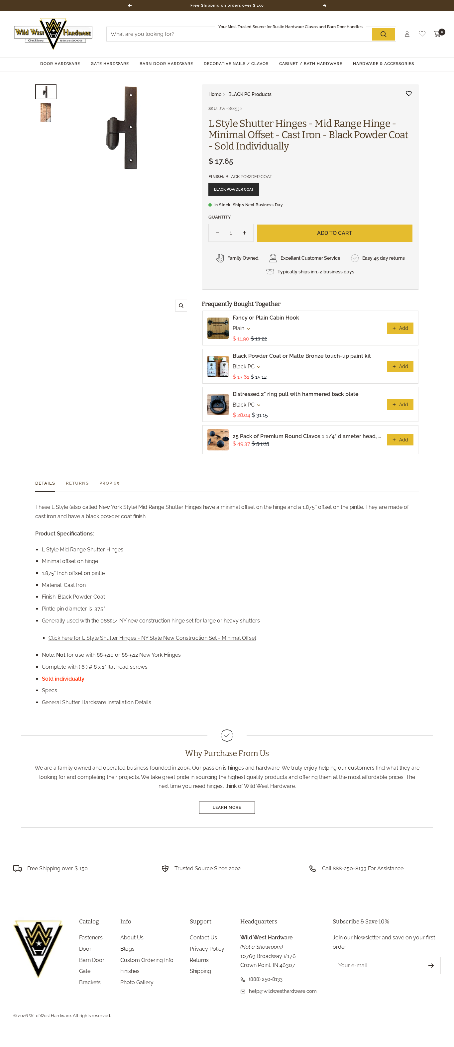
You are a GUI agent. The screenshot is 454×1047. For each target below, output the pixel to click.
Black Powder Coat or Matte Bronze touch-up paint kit (302, 356)
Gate (84, 971)
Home (214, 94)
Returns (77, 483)
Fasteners (91, 937)
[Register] (431, 965)
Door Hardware (60, 63)
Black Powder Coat (234, 189)
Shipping (200, 971)
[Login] (407, 34)
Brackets (90, 982)
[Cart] (437, 34)
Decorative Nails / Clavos (236, 63)
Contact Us (203, 937)
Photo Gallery (137, 982)
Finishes (130, 971)
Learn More (227, 807)
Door (85, 949)
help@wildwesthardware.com (283, 991)
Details (45, 483)
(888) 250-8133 (266, 979)
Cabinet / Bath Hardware (310, 63)
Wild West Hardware (50, 1015)
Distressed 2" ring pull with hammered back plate (296, 394)
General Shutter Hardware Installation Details (96, 702)
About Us (132, 937)
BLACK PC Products (250, 94)
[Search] (383, 34)
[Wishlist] (422, 35)
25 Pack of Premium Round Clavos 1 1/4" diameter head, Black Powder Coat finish (308, 436)
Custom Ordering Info (146, 960)
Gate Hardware (110, 63)
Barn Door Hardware (166, 63)
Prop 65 (109, 483)
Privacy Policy (207, 949)
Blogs (127, 949)
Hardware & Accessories (383, 63)
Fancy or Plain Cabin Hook (266, 318)
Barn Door (91, 960)
